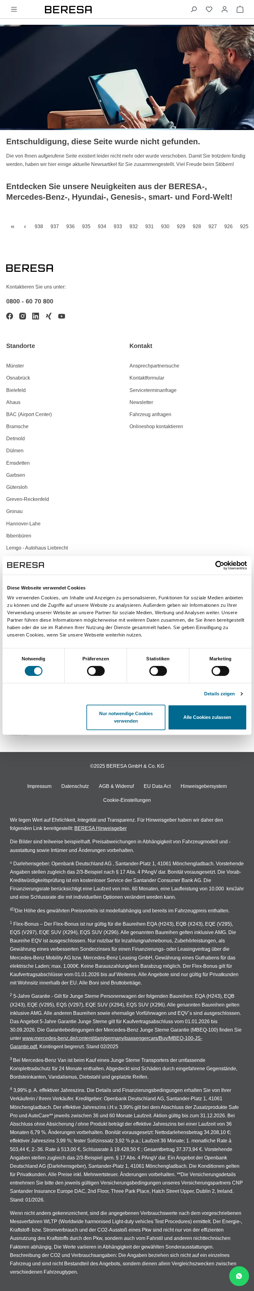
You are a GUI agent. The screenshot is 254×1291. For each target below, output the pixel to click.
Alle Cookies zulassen (207, 717)
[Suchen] (193, 9)
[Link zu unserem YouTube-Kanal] (61, 316)
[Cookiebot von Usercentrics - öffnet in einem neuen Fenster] (220, 565)
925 (245, 226)
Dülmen (15, 450)
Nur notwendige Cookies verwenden (126, 717)
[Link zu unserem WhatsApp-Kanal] (239, 1276)
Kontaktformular (146, 377)
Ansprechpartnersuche (154, 365)
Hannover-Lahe (23, 523)
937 (56, 226)
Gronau (14, 511)
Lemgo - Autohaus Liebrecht (37, 547)
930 (166, 226)
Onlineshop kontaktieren (156, 426)
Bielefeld (16, 390)
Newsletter (141, 402)
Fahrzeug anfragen (150, 414)
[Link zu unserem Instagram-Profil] (22, 316)
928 (198, 226)
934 (103, 226)
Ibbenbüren (18, 535)
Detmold (15, 438)
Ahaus (13, 402)
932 (135, 226)
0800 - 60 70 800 (29, 301)
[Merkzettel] (209, 9)
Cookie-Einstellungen (127, 800)
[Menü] (14, 9)
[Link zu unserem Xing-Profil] (48, 316)
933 (119, 226)
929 (182, 226)
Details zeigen (219, 693)
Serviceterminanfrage (153, 390)
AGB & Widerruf (116, 786)
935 (87, 226)
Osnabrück (18, 377)
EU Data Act (157, 786)
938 (40, 226)
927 (214, 226)
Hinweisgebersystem (204, 786)
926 (229, 226)
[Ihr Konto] (224, 9)
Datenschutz (75, 786)
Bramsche (17, 426)
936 (71, 226)
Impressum (39, 786)
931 (150, 226)
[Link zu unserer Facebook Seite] (9, 316)
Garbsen (15, 475)
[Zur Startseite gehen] (104, 9)
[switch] (96, 671)
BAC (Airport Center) (29, 414)
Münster (15, 365)
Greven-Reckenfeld (27, 499)
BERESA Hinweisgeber (100, 828)
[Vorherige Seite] (25, 227)
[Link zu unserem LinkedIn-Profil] (35, 316)
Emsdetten (18, 463)
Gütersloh (17, 487)
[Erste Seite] (12, 227)
